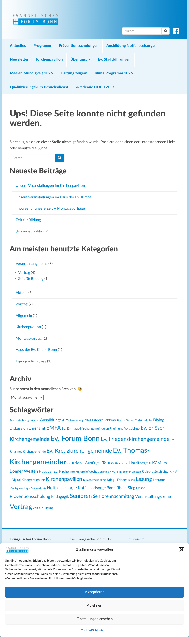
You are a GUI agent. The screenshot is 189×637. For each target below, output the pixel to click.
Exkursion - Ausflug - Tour (87, 463)
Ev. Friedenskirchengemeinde (135, 439)
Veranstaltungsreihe (31, 264)
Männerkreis (38, 488)
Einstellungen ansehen (95, 619)
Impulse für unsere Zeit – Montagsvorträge (50, 208)
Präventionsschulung (30, 496)
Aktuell (21, 293)
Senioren (81, 496)
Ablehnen (94, 605)
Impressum (136, 539)
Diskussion (19, 428)
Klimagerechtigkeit (94, 480)
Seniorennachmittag (113, 496)
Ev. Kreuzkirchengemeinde (79, 451)
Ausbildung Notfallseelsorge (130, 46)
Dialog (158, 420)
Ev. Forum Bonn (75, 438)
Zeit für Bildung (28, 220)
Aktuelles (18, 46)
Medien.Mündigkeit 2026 (31, 73)
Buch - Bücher (125, 420)
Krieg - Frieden (117, 480)
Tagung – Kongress (31, 361)
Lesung (144, 479)
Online (140, 488)
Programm (42, 46)
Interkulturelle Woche (83, 471)
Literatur (159, 479)
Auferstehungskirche (24, 420)
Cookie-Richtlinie (92, 630)
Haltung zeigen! (74, 73)
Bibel (88, 420)
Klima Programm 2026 (114, 73)
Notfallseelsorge (62, 488)
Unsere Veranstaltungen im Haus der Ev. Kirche (53, 197)
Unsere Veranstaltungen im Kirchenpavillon (50, 186)
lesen (131, 480)
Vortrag (24, 273)
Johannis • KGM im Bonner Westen (119, 471)
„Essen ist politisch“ (32, 231)
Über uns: (79, 59)
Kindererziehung (33, 480)
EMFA (53, 428)
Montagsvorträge (20, 488)
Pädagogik (60, 497)
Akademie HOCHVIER (95, 87)
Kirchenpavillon (49, 59)
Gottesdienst (119, 463)
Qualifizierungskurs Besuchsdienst (39, 87)
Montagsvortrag (29, 338)
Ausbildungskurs (54, 420)
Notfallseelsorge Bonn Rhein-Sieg (106, 488)
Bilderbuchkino (104, 420)
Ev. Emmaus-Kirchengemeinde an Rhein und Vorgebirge (101, 428)
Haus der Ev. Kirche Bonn (36, 350)
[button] (181, 549)
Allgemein (24, 316)
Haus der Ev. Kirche (54, 471)
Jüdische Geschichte (155, 471)
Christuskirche (143, 420)
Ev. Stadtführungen (114, 59)
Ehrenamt (37, 428)
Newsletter (19, 59)
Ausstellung (77, 420)
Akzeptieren (94, 592)
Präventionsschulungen (79, 46)
